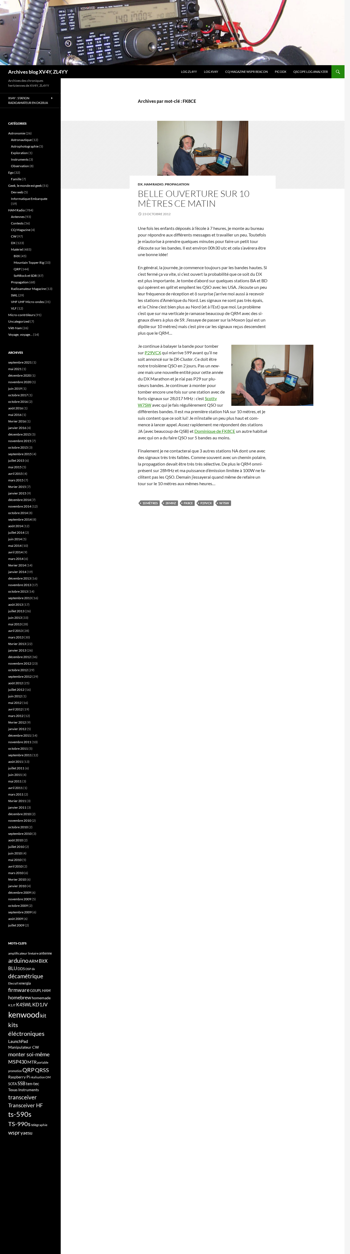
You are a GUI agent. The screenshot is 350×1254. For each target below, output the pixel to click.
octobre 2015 (18, 447)
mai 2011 (15, 781)
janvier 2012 (17, 729)
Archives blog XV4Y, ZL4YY (38, 72)
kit (43, 1015)
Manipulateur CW (23, 1047)
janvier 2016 (17, 428)
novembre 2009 (19, 899)
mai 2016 (15, 415)
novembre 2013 (19, 585)
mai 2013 (15, 624)
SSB (21, 1083)
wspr (14, 1132)
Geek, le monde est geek (25, 186)
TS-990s (19, 1123)
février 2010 (17, 879)
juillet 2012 (16, 690)
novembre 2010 (19, 820)
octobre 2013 (18, 591)
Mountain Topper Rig (29, 262)
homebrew (19, 997)
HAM (46, 990)
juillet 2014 (16, 532)
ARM (33, 961)
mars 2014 (16, 559)
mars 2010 (16, 873)
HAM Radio (154, 184)
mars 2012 (16, 716)
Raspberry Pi (19, 1077)
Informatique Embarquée (29, 199)
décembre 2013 (19, 578)
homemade (41, 997)
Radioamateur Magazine (28, 289)
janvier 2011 (17, 807)
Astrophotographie (25, 146)
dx (33, 969)
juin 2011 (15, 775)
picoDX (280, 71)
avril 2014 (15, 552)
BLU (12, 968)
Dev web (17, 192)
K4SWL (24, 1004)
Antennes (18, 217)
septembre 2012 (20, 676)
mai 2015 (15, 467)
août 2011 (15, 762)
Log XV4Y (211, 71)
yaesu (26, 1133)
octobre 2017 (18, 395)
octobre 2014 (18, 513)
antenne (45, 953)
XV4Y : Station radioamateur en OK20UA (28, 100)
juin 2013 (15, 618)
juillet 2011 (16, 768)
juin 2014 (15, 539)
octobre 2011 (18, 748)
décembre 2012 (19, 657)
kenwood (24, 1014)
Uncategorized (19, 321)
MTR (32, 1061)
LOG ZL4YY (189, 71)
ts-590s (19, 1114)
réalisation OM (41, 1077)
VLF (14, 308)
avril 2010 (15, 866)
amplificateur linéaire (23, 953)
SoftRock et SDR (25, 276)
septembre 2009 (20, 912)
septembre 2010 (20, 834)
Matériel (17, 249)
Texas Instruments (23, 1089)
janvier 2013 (17, 650)
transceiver (22, 1097)
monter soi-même (28, 1054)
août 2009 (15, 919)
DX (140, 184)
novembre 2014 (19, 506)
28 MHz (170, 503)
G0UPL (36, 990)
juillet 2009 (16, 925)
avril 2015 (15, 474)
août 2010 (15, 840)
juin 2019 (15, 388)
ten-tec (32, 1083)
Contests (17, 223)
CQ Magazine (20, 230)
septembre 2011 (20, 755)
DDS (21, 969)
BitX (17, 256)
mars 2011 (16, 794)
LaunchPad (18, 1041)
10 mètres (150, 503)
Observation (20, 166)
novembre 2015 (19, 441)
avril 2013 (15, 631)
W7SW (224, 503)
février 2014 (17, 565)
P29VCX (153, 352)
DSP (28, 969)
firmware (19, 990)
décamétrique (25, 976)
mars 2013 (16, 637)
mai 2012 (15, 703)
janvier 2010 (17, 886)
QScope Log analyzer (310, 71)
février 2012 (17, 722)
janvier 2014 (17, 572)
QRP (17, 269)
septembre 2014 (20, 519)
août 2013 (15, 604)
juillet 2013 (16, 611)
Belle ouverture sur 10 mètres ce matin (193, 198)
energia (25, 983)
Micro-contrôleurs (21, 315)
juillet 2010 (16, 847)
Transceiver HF (25, 1105)
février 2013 (17, 644)
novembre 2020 (19, 382)
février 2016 (17, 421)
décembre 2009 (19, 892)
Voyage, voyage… (20, 334)
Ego (11, 172)
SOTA (12, 1084)
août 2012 (15, 683)
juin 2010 (15, 853)
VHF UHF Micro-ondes (27, 302)
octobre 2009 (18, 906)
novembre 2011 (19, 742)
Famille (16, 179)
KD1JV (40, 1004)
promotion (15, 1071)
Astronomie (16, 133)
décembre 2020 (19, 375)
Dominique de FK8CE (214, 431)
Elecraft (13, 983)
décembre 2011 (19, 735)
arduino (18, 960)
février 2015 (17, 487)
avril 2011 (15, 788)
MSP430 (17, 1062)
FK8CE (188, 503)
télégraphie (39, 1125)
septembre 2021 (20, 362)
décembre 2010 (19, 814)
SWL (14, 295)
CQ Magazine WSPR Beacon (246, 71)
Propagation (177, 184)
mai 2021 (15, 369)
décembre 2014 (19, 500)
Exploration (19, 153)
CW (13, 236)
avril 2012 (15, 709)
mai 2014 (15, 546)
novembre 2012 (19, 663)
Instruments (19, 159)
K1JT (12, 1005)
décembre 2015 (19, 434)
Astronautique (21, 140)
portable (42, 1062)
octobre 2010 (18, 827)
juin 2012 (15, 696)
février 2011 (17, 801)
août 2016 (15, 408)
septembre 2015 (20, 454)
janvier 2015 (17, 493)
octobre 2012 (18, 670)
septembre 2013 (20, 598)
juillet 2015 (16, 460)
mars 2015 (16, 480)
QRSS (42, 1070)
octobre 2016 (18, 402)
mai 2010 (15, 860)
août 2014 (15, 526)
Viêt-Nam (15, 328)
